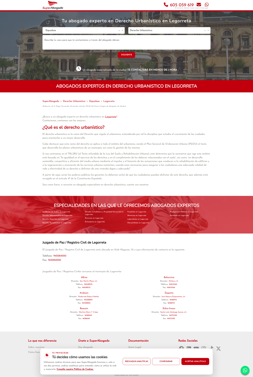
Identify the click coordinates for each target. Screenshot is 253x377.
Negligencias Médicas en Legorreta (184, 212)
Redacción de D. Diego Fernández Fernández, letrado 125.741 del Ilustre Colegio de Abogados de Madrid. (84, 106)
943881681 (88, 315)
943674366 (173, 284)
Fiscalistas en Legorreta (136, 212)
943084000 (59, 256)
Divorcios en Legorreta (94, 218)
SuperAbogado (50, 101)
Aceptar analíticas (195, 361)
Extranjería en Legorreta (95, 222)
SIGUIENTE (126, 55)
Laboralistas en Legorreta (137, 219)
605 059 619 (181, 5)
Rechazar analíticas (136, 361)
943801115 (173, 300)
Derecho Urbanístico (74, 101)
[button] (119, 30)
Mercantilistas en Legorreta (138, 223)
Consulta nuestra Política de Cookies (75, 369)
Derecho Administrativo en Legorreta (57, 215)
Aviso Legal (204, 8)
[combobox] (80, 30)
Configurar (166, 361)
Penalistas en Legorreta (179, 215)
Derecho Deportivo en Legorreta (55, 219)
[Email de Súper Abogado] (199, 5)
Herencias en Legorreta (136, 215)
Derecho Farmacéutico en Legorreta (56, 223)
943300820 (88, 300)
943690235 (88, 284)
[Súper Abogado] (52, 5)
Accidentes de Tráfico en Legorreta (56, 212)
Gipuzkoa (94, 101)
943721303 (173, 315)
